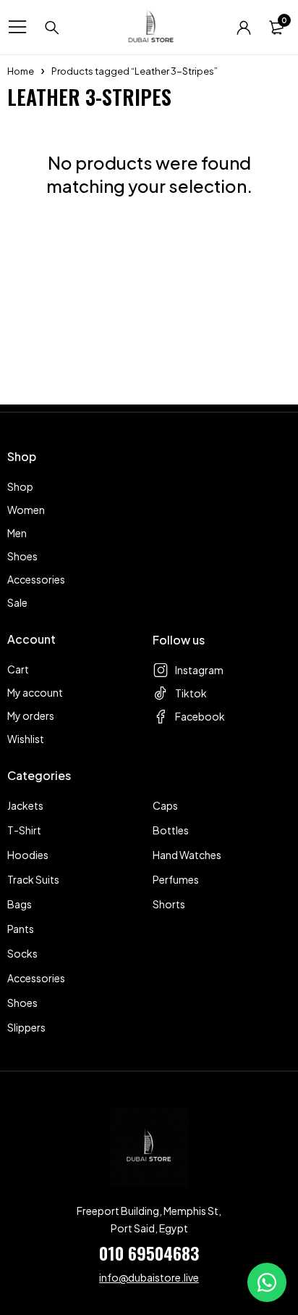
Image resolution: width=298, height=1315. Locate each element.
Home (20, 71)
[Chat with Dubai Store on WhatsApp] (266, 1282)
